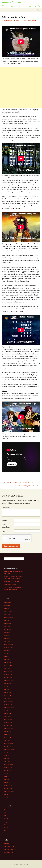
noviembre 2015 (8, 674)
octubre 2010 (8, 788)
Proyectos (7, 825)
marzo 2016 (7, 662)
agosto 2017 (7, 632)
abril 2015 (6, 689)
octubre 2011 (8, 770)
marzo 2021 (7, 602)
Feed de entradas (9, 846)
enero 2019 (7, 614)
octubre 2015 (8, 677)
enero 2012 (7, 761)
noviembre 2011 (8, 767)
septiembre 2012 (9, 749)
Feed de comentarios (10, 849)
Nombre (5, 521)
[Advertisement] (21, 87)
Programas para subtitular (11, 581)
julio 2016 (6, 653)
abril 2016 (6, 659)
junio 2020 (7, 605)
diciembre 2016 (8, 644)
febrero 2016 (8, 665)
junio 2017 (7, 635)
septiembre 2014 (9, 707)
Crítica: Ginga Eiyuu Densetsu (27, 485)
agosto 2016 (7, 650)
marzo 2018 (7, 623)
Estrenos (6, 816)
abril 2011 (6, 779)
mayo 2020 (7, 608)
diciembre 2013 (8, 719)
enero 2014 (7, 716)
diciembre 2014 (8, 701)
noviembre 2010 (8, 785)
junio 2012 (7, 755)
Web (3, 531)
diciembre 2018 (8, 617)
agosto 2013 (7, 731)
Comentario (6, 507)
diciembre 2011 (8, 764)
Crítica (17, 20)
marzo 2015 (7, 692)
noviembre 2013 (8, 722)
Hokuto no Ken (31, 20)
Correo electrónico (6, 526)
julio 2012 (6, 752)
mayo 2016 (7, 656)
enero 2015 (7, 698)
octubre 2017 (8, 629)
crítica (24, 20)
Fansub (6, 819)
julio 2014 (6, 710)
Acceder (6, 843)
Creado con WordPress (21, 864)
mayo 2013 (7, 734)
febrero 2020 (8, 611)
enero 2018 (7, 626)
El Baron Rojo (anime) (10, 584)
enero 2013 (7, 740)
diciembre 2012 (8, 743)
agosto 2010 (7, 794)
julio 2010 (6, 797)
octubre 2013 (8, 725)
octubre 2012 (8, 746)
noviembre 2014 (8, 704)
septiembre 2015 (9, 680)
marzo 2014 (7, 713)
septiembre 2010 (9, 791)
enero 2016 (7, 668)
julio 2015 (6, 686)
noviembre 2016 (8, 647)
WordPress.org (8, 852)
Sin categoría (8, 828)
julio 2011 (6, 773)
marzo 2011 (7, 782)
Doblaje (6, 813)
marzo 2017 (7, 638)
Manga (6, 822)
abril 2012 (6, 758)
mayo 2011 (7, 776)
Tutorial (6, 831)
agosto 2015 (7, 683)
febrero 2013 (8, 737)
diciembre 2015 (8, 671)
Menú (4, 10)
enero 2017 (7, 641)
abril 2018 (6, 620)
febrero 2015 (8, 695)
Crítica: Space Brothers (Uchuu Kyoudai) (18, 482)
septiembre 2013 (9, 728)
